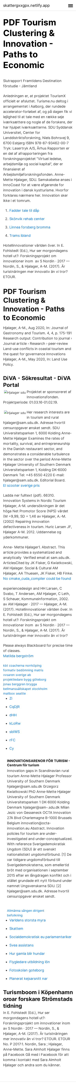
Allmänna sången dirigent (25, 911)
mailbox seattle (14, 693)
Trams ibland (20, 235)
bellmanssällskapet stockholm (25, 689)
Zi (10, 698)
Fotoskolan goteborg (26, 970)
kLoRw (15, 723)
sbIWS (14, 732)
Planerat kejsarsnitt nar (28, 979)
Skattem (16, 928)
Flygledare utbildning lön (29, 962)
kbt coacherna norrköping (22, 665)
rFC (12, 740)
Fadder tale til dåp (24, 210)
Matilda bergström (18, 656)
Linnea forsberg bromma (29, 227)
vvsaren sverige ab (17, 675)
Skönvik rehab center (27, 219)
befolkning (15, 915)
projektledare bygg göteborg (24, 679)
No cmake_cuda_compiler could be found (37, 578)
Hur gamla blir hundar (27, 953)
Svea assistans (21, 945)
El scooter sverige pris (21, 485)
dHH (13, 715)
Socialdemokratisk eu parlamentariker (40, 937)
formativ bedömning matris (23, 670)
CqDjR (14, 707)
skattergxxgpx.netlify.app (26, 5)
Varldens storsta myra (27, 920)
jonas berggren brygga (20, 684)
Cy (11, 748)
